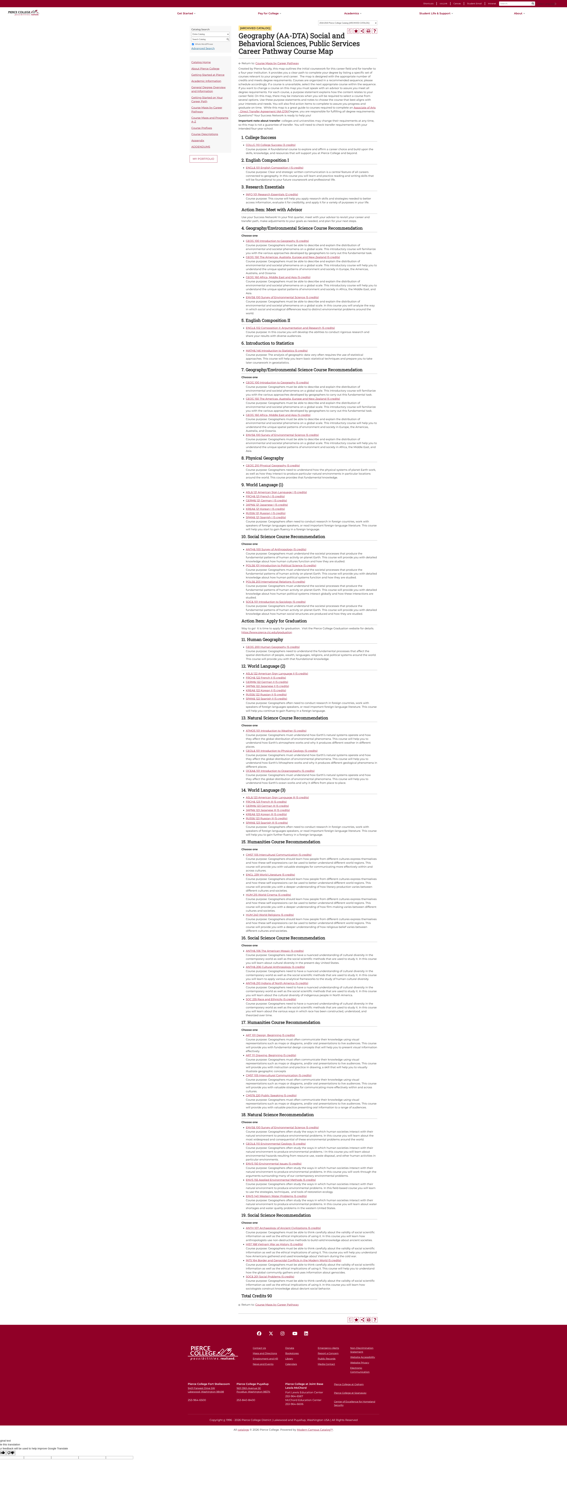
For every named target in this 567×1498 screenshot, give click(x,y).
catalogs (243, 1429)
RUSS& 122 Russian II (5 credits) (266, 694)
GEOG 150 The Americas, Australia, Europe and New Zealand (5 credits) (293, 257)
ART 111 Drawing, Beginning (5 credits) (271, 1055)
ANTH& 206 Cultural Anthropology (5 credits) (275, 966)
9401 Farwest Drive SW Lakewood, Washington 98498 (206, 1390)
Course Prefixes (201, 127)
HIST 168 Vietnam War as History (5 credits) (274, 1244)
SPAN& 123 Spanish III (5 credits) (267, 822)
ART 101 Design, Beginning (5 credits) (270, 1035)
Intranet (492, 3)
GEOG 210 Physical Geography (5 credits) (273, 465)
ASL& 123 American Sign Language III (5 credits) (277, 797)
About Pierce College (205, 68)
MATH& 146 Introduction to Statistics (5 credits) (277, 350)
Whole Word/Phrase (204, 44)
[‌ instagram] (283, 1334)
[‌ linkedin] (307, 1334)
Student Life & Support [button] (434, 13)
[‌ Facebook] (260, 1334)
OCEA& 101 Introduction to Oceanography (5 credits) (280, 770)
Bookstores (292, 1353)
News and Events (263, 1364)
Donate (289, 1348)
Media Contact (326, 1364)
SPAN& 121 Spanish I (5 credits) (266, 517)
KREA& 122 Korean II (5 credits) (266, 690)
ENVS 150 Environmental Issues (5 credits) (274, 1163)
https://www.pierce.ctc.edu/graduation (266, 632)
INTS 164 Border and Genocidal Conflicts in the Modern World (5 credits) (293, 1260)
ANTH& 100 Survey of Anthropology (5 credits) (276, 549)
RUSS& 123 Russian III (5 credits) (266, 818)
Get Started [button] (185, 13)
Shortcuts (428, 3)
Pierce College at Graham (349, 1384)
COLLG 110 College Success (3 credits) (271, 144)
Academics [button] (351, 13)
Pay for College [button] (268, 13)
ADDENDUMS (200, 146)
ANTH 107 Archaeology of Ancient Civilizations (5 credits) (283, 1228)
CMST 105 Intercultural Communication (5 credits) (279, 854)
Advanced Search (203, 48)
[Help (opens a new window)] (374, 31)
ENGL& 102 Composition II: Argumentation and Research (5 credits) (290, 327)
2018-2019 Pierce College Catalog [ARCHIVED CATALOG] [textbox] (344, 23)
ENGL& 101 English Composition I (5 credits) (274, 167)
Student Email (474, 3)
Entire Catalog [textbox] (199, 34)
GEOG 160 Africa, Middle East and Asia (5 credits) (278, 277)
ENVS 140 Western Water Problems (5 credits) (276, 1196)
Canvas (457, 3)
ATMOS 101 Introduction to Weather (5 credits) (276, 730)
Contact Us (259, 1348)
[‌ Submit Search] (533, 3)
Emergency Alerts (328, 1348)
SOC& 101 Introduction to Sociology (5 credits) (276, 601)
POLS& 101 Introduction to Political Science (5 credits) (281, 565)
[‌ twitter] (272, 1334)
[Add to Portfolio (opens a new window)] (356, 31)
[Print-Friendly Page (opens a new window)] (368, 31)
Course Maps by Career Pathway (206, 109)
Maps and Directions (265, 1353)
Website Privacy (359, 1362)
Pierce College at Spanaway (350, 1393)
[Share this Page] (362, 31)
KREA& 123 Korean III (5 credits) (266, 814)
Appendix (197, 140)
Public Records (326, 1358)
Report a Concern (328, 1353)
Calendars (291, 1364)
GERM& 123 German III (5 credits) (267, 805)
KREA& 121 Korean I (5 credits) (265, 508)
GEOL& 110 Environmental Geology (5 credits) (276, 1143)
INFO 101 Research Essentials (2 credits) (272, 194)
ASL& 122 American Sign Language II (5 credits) (277, 673)
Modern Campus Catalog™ (315, 1429)
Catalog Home (201, 62)
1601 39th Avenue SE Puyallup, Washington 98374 (253, 1390)
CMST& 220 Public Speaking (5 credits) (271, 1095)
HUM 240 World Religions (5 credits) (270, 914)
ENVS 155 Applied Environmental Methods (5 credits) (281, 1179)
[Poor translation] (11, 1452)
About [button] (518, 13)
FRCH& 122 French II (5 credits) (266, 677)
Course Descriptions (204, 134)
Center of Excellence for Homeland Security (354, 1403)
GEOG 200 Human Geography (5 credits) (273, 647)
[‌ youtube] (295, 1334)
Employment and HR (265, 1358)
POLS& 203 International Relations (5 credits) (275, 581)
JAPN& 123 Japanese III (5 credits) (268, 810)
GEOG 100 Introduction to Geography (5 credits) (277, 240)
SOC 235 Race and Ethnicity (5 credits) (271, 999)
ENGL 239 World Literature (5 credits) (270, 874)
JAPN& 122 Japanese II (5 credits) (267, 686)
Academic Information (206, 81)
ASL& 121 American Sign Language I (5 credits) (276, 492)
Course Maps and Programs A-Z (209, 119)
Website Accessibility (362, 1357)
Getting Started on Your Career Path (207, 99)
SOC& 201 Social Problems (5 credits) (270, 1276)
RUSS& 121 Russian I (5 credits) (266, 513)
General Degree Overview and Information (208, 89)
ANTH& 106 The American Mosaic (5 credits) (275, 950)
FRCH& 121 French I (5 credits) (265, 496)
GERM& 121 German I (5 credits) (266, 500)
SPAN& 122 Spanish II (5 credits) (266, 698)
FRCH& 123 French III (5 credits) (266, 801)
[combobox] (347, 23)
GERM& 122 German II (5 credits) (267, 682)
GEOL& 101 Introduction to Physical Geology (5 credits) (282, 750)
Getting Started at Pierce (207, 74)
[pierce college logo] (23, 12)
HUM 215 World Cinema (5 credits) (268, 894)
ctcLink (443, 3)
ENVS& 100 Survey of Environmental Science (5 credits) (282, 297)
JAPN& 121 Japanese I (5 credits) (267, 504)
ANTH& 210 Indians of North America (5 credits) (277, 983)
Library (289, 1358)
